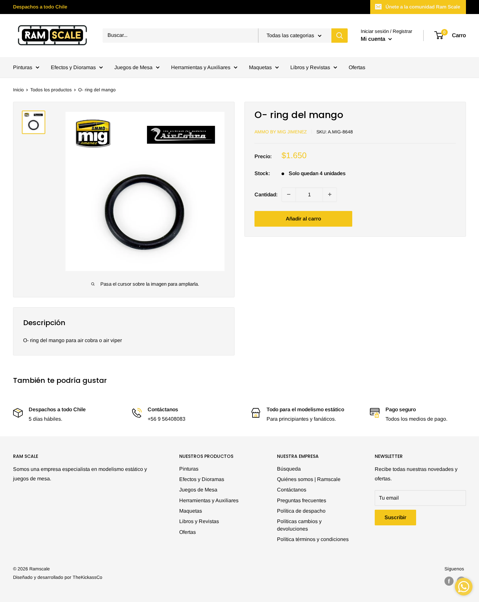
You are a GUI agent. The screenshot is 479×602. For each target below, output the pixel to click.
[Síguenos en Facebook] (449, 581)
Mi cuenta (374, 39)
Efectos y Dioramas (73, 67)
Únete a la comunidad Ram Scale (422, 6)
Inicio (18, 89)
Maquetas (260, 67)
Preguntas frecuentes (301, 500)
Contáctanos (291, 489)
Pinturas (22, 67)
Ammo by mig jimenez (280, 131)
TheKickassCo (87, 577)
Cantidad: (266, 194)
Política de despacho (301, 511)
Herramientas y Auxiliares (200, 67)
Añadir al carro (303, 218)
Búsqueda (289, 469)
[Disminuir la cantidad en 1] (289, 194)
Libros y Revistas (310, 67)
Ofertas (357, 67)
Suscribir (395, 517)
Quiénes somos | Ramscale (309, 479)
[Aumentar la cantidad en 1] (330, 194)
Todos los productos (51, 89)
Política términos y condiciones (313, 539)
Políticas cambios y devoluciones (299, 525)
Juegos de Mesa (133, 67)
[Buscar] (339, 35)
